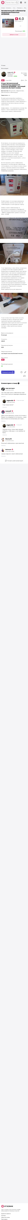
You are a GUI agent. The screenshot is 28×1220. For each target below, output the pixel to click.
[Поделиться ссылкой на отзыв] (25, 372)
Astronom (8, 449)
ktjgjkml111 (10, 400)
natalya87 (8, 411)
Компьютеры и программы (9, 7)
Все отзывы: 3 (19, 21)
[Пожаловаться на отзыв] (21, 372)
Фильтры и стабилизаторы (20, 7)
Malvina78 (8, 439)
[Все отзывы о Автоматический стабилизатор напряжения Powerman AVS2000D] (8, 23)
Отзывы (3, 7)
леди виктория (10, 388)
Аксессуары (14, 7)
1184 (25, 75)
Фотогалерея (4, 68)
